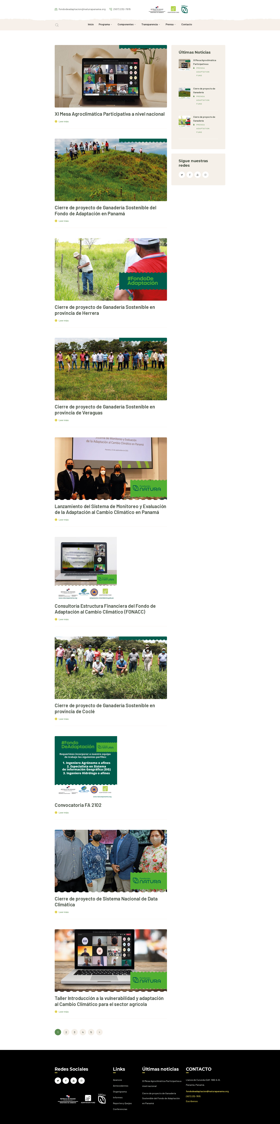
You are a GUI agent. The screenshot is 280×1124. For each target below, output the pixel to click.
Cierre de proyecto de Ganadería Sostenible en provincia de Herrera (105, 310)
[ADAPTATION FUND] (168, 8)
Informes (118, 1097)
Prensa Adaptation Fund (203, 71)
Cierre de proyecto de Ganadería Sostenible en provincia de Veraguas (105, 409)
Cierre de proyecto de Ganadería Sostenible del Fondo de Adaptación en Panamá (105, 210)
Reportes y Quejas (122, 1103)
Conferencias (120, 1109)
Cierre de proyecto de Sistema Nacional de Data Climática (106, 901)
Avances (117, 1079)
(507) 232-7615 (193, 1096)
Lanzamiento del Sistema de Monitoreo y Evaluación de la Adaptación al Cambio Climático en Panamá (110, 509)
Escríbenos (192, 1101)
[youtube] (197, 175)
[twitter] (182, 175)
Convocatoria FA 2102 (78, 805)
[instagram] (205, 175)
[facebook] (190, 175)
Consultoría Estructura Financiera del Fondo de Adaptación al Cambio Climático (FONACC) (105, 609)
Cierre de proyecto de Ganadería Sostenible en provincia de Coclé (105, 708)
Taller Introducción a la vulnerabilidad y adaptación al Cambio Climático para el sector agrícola (109, 1001)
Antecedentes (120, 1085)
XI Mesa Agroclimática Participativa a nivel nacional (110, 114)
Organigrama (120, 1091)
